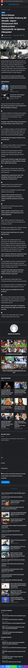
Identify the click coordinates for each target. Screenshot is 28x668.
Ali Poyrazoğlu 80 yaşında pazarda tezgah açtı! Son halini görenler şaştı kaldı (7, 392)
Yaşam (9, 9)
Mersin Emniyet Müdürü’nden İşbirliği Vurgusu (13, 493)
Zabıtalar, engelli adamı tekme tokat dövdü (13, 560)
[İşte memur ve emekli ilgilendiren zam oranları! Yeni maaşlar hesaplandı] (5, 592)
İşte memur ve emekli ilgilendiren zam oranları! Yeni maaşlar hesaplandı (18, 592)
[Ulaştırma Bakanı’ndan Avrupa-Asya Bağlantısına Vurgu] (5, 599)
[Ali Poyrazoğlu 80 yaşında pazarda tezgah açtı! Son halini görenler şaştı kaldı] (7, 385)
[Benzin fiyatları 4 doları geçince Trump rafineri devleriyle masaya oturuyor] (5, 555)
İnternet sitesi (4, 468)
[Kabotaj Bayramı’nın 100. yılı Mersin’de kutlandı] (5, 548)
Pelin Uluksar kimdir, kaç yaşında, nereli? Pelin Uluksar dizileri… (20, 408)
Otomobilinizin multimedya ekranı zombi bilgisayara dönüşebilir (12, 569)
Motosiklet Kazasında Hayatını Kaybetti (12, 497)
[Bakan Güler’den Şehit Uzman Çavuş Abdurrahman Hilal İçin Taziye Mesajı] (5, 586)
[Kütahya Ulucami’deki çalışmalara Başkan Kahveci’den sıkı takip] (21, 385)
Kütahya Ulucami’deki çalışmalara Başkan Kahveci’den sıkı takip (20, 391)
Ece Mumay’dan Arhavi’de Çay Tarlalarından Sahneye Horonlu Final (18, 87)
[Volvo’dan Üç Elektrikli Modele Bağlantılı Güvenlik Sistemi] (5, 514)
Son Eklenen (14, 488)
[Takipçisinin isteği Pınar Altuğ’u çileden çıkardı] (7, 401)
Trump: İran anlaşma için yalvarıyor (11, 531)
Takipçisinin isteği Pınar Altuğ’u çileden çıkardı (6, 408)
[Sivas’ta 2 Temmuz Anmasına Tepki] (5, 542)
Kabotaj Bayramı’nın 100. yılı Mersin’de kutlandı (17, 547)
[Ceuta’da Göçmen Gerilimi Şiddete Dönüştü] (5, 503)
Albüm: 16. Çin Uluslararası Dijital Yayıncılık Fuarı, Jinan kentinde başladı (13, 508)
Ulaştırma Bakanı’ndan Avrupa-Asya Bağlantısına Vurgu (17, 599)
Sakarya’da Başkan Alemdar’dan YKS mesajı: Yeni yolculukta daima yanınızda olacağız (7, 424)
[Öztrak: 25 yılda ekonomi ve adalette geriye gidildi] (5, 521)
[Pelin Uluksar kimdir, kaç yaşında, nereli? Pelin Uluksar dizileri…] (21, 401)
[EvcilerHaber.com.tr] (14, 4)
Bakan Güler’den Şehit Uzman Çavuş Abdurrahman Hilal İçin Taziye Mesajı (18, 585)
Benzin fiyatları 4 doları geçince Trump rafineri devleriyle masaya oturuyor (17, 554)
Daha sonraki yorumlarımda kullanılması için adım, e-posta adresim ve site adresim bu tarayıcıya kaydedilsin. (13, 476)
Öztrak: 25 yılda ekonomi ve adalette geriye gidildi (17, 519)
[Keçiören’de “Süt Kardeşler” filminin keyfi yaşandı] (5, 96)
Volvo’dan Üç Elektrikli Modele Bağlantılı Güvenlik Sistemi (18, 513)
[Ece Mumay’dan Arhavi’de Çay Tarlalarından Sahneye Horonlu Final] (5, 87)
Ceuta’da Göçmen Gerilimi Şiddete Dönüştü (17, 501)
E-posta (3, 462)
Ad (2, 457)
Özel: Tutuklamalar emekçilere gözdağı (12, 580)
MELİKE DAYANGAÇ (7, 35)
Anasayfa (4, 9)
